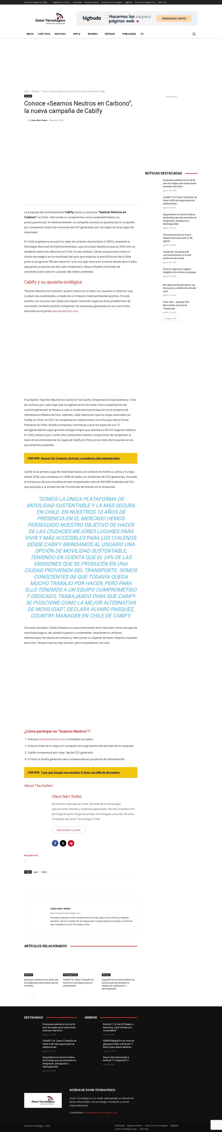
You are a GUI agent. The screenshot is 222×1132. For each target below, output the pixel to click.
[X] (55, 128)
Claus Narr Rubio (39, 120)
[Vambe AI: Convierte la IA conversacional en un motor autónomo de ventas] (153, 255)
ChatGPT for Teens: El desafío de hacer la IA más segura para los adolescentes (78, 982)
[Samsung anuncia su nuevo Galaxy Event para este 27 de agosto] (153, 238)
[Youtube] (63, 929)
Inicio (26, 91)
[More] (77, 128)
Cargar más (170, 318)
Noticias (35, 91)
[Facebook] (47, 128)
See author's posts (68, 830)
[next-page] (31, 996)
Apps (36, 872)
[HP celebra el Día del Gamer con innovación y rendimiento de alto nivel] (153, 289)
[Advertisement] (111, 62)
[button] (194, 34)
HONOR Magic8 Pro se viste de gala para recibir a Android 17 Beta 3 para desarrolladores (118, 1043)
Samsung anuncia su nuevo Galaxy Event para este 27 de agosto (178, 237)
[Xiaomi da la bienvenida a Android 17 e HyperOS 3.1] (92, 1061)
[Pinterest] (62, 128)
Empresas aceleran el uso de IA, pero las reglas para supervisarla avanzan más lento (41, 982)
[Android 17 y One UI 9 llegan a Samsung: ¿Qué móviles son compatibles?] (92, 1028)
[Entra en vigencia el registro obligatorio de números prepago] (153, 273)
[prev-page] (26, 996)
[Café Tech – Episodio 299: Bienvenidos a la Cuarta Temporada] (153, 306)
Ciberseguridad (70, 975)
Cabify (44, 872)
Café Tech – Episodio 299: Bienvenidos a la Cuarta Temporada (176, 305)
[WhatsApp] (70, 128)
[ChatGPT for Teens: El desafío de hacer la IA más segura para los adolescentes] (81, 963)
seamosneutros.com (65, 311)
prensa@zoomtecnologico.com (100, 1112)
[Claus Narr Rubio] (26, 120)
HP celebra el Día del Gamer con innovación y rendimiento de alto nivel (179, 288)
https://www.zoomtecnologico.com (65, 913)
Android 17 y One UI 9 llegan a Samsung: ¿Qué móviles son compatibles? (118, 1027)
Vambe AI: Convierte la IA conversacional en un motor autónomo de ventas (177, 255)
